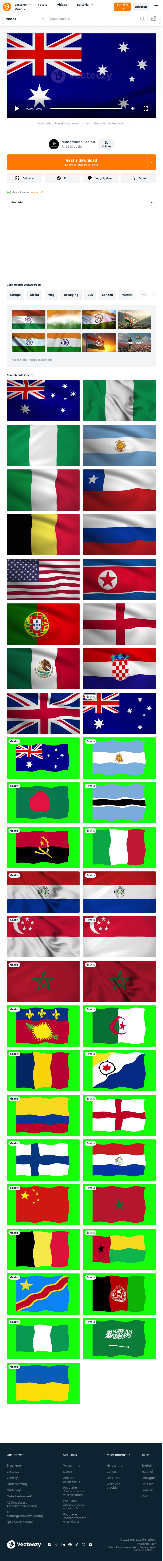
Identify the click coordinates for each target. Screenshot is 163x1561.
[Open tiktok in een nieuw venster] (77, 1542)
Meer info (16, 200)
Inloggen (141, 7)
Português (145, 1476)
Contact (112, 1470)
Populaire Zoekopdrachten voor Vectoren (74, 1489)
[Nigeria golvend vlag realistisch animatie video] (119, 399)
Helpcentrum (116, 1463)
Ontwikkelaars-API (20, 1494)
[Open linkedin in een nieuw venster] (63, 1542)
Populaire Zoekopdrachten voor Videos (74, 1516)
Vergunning (71, 1463)
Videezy (12, 1476)
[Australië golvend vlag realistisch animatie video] (119, 711)
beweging (71, 293)
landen (107, 293)
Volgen (106, 146)
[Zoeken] (142, 18)
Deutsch (144, 1482)
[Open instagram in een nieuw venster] (56, 1542)
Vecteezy (13, 1470)
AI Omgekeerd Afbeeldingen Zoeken (22, 1502)
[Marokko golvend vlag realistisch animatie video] (43, 979)
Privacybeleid (144, 1545)
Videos (62, 5)
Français (144, 1488)
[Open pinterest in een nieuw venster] (70, 1542)
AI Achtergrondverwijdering (25, 1512)
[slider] (86, 108)
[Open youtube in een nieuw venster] (90, 1542)
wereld (127, 293)
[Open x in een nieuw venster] (83, 1542)
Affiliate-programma (71, 1477)
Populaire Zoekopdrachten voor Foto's (74, 1502)
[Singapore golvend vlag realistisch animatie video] (43, 935)
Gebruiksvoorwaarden (118, 1545)
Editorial (83, 5)
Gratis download (81, 162)
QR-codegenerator (20, 1520)
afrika (34, 293)
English (143, 1463)
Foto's (42, 5)
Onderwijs (14, 1488)
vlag (51, 293)
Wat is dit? (37, 192)
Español (144, 1470)
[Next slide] (146, 293)
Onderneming (17, 1482)
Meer (18, 9)
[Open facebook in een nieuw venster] (49, 1542)
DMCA (67, 1470)
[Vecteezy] (7, 7)
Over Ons (113, 1476)
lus (90, 293)
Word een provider (114, 1484)
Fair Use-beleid (140, 1548)
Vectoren (21, 5)
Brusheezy (14, 1463)
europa (15, 293)
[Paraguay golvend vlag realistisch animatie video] (43, 890)
